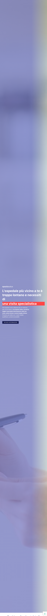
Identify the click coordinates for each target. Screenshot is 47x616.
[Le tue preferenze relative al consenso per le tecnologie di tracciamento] (45, 614)
